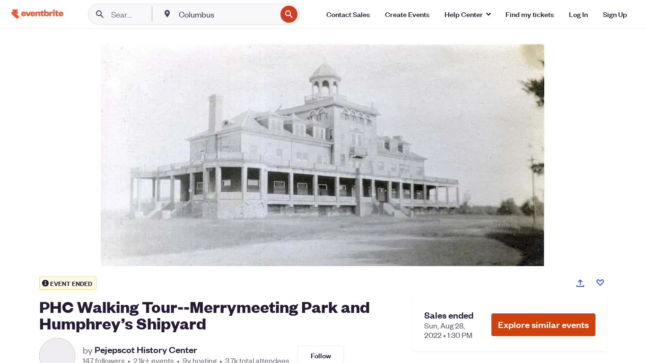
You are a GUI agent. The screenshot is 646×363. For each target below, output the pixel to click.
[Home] (37, 14)
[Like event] (600, 282)
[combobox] (226, 14)
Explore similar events (543, 324)
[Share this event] (580, 283)
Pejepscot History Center (146, 350)
